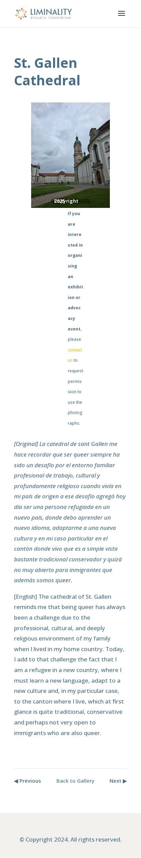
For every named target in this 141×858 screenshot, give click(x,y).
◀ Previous (27, 780)
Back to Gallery (75, 780)
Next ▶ (118, 780)
